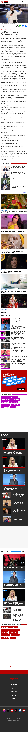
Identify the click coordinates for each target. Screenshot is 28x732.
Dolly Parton (5, 397)
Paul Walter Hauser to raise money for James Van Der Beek (18, 168)
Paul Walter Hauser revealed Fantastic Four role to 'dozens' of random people (19, 186)
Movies (14, 695)
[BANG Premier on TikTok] (16, 710)
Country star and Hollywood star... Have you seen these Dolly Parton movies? (18, 365)
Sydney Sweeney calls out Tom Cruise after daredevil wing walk (18, 518)
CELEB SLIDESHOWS (14, 702)
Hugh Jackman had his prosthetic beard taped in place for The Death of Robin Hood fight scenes (18, 326)
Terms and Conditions (17, 718)
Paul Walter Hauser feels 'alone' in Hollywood (17, 179)
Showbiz (14, 685)
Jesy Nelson (5, 402)
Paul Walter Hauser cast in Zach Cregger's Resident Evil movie (18, 174)
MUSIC (14, 688)
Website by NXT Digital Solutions (14, 720)
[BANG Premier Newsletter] (23, 710)
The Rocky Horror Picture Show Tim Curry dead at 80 (19, 510)
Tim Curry (13, 407)
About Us (16, 716)
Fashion (14, 691)
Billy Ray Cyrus (13, 402)
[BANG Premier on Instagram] (4, 710)
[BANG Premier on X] (8, 710)
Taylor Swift (16, 399)
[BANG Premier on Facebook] (20, 710)
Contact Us (21, 716)
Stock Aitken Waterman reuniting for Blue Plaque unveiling (17, 339)
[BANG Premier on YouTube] (12, 710)
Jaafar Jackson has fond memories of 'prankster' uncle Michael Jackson (19, 502)
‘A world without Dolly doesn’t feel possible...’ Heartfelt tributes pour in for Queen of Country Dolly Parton (18, 333)
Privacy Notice (9, 718)
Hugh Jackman (13, 397)
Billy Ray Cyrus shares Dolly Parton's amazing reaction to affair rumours (18, 320)
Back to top (13, 666)
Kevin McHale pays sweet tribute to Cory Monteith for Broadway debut (18, 352)
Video (14, 698)
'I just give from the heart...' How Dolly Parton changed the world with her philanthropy (13, 470)
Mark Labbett (5, 407)
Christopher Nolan (6, 399)
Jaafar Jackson (6, 404)
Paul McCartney (15, 404)
